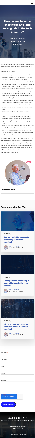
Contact (11, 434)
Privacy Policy (23, 434)
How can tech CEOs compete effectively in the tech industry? (16, 239)
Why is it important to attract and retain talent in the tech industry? (16, 326)
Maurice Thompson (18, 38)
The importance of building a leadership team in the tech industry (16, 283)
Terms (16, 434)
